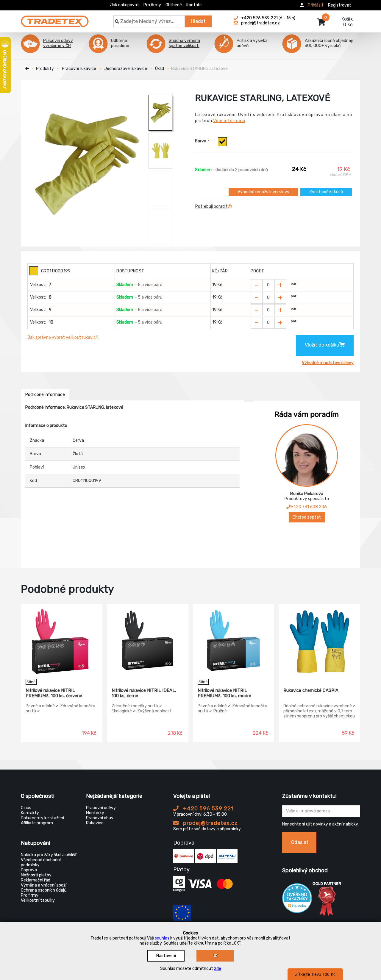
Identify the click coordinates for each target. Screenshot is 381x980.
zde (217, 968)
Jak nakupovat (124, 4)
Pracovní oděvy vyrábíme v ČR (58, 43)
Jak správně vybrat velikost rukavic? (62, 337)
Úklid (159, 68)
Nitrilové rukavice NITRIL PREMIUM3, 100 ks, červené (54, 693)
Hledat (198, 21)
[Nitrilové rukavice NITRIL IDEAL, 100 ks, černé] (147, 641)
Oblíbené (173, 4)
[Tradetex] (54, 18)
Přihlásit (316, 5)
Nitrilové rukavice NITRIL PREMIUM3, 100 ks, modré (224, 693)
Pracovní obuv (99, 817)
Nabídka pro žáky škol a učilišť (48, 854)
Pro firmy (152, 4)
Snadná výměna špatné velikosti (184, 43)
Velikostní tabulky (38, 900)
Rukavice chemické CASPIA (310, 690)
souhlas (162, 938)
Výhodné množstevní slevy (263, 191)
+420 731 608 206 (309, 506)
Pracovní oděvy (101, 807)
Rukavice (95, 822)
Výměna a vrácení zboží (43, 885)
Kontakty (30, 812)
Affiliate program (37, 822)
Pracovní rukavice (79, 68)
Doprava (29, 870)
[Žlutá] (222, 141)
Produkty (45, 68)
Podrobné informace (45, 394)
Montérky (95, 812)
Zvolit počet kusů (326, 191)
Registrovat (339, 5)
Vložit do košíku (322, 345)
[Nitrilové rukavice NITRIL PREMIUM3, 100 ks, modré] (233, 641)
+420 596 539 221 (208, 808)
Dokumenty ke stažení (42, 817)
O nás (26, 807)
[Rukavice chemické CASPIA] (319, 641)
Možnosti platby (36, 875)
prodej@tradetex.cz (210, 823)
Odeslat (299, 842)
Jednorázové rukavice (125, 68)
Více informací (229, 120)
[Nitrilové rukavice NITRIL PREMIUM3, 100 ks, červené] (61, 641)
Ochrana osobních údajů (43, 890)
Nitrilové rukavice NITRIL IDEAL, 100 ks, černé (144, 693)
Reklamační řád (35, 880)
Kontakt (194, 4)
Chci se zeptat (307, 517)
